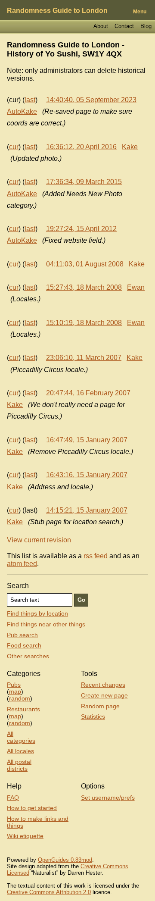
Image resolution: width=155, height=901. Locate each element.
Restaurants (23, 709)
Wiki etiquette (25, 835)
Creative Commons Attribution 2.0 (49, 892)
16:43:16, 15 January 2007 (86, 475)
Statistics (93, 716)
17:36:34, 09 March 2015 (84, 181)
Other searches (28, 656)
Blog (146, 26)
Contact (124, 26)
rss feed (96, 556)
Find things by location (37, 613)
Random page (100, 706)
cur (14, 146)
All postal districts (19, 765)
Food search (24, 645)
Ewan (136, 287)
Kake (130, 146)
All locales (20, 751)
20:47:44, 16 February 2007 (88, 393)
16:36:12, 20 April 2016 (81, 146)
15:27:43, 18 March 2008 (84, 287)
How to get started (32, 807)
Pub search (22, 635)
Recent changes (103, 684)
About (100, 26)
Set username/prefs (108, 797)
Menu (139, 12)
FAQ (13, 797)
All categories (21, 737)
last (30, 99)
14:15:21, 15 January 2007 (86, 510)
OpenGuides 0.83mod (65, 860)
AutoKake (22, 111)
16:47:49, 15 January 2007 (86, 440)
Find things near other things (46, 624)
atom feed (22, 563)
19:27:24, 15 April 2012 (81, 228)
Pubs (14, 684)
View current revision (39, 540)
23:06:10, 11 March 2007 (83, 357)
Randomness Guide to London (57, 10)
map (15, 691)
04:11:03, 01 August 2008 (85, 264)
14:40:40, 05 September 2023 (91, 99)
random (19, 698)
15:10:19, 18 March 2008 (84, 322)
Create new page (104, 695)
